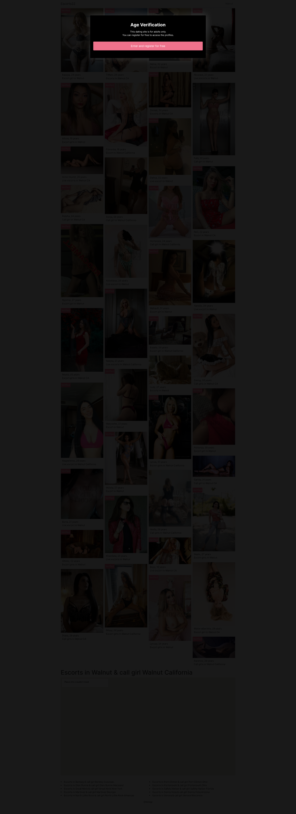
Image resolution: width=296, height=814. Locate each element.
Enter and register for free (148, 46)
